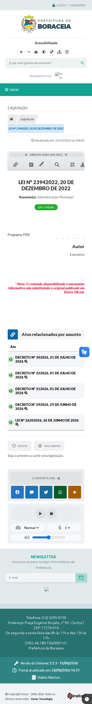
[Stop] (52, 514)
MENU (14, 89)
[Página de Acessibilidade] (67, 52)
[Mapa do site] (59, 52)
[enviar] (81, 577)
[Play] (41, 514)
